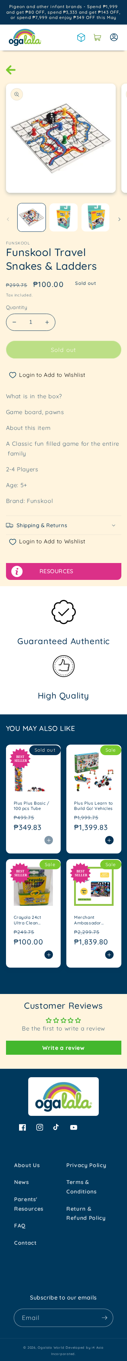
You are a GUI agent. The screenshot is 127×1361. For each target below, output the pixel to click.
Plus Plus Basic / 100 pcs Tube (31, 805)
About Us (27, 1165)
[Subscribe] (104, 1318)
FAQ (20, 1225)
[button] (97, 37)
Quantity (17, 307)
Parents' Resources (28, 1204)
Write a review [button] (63, 1047)
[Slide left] (8, 219)
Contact (25, 1242)
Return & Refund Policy (86, 1213)
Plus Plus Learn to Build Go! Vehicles (93, 805)
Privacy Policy (86, 1165)
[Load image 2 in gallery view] (63, 217)
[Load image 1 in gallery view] (32, 217)
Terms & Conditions (81, 1187)
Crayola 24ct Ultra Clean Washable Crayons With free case (28, 920)
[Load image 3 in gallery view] (95, 217)
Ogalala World (51, 1347)
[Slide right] (119, 219)
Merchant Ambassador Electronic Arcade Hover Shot (93, 920)
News (21, 1182)
